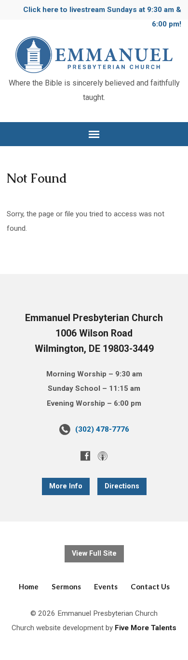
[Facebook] (85, 456)
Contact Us (150, 586)
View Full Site (94, 553)
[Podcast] (102, 456)
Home (29, 586)
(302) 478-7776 (102, 429)
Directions (122, 486)
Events (106, 586)
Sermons (66, 586)
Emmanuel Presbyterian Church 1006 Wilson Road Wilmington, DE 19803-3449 (94, 333)
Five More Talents (145, 627)
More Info (65, 486)
